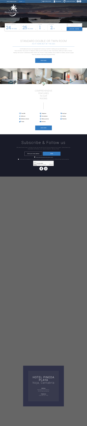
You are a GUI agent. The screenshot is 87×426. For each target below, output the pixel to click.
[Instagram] (46, 168)
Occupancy (51, 24)
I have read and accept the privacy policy (44, 157)
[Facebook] (41, 168)
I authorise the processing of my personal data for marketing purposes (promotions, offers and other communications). (44, 159)
